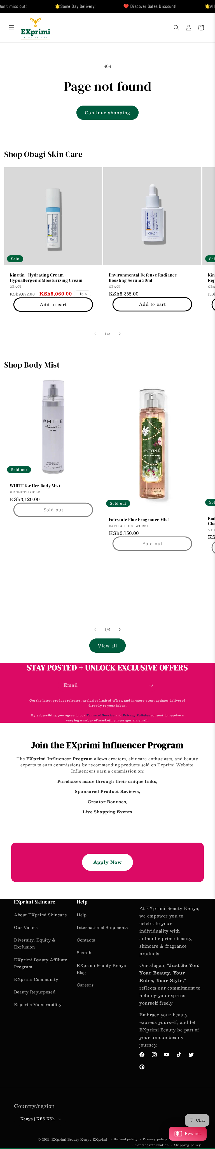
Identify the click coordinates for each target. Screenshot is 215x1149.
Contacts (86, 939)
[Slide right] (120, 334)
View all (107, 645)
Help (82, 914)
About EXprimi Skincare (40, 914)
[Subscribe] (151, 685)
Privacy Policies (136, 715)
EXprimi (101, 1139)
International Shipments (102, 927)
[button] (12, 28)
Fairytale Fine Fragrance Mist (139, 520)
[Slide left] (95, 334)
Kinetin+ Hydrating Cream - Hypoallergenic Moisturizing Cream (46, 278)
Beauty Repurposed (34, 991)
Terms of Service (101, 715)
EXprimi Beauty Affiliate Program (40, 963)
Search (84, 952)
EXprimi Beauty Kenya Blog (101, 969)
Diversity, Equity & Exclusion (34, 943)
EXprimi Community (36, 979)
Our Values (26, 927)
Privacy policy (155, 1139)
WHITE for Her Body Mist (35, 486)
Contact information (152, 1145)
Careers (85, 984)
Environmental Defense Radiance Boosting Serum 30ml (143, 278)
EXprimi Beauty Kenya (71, 1139)
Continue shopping (107, 112)
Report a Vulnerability (38, 1004)
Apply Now (107, 862)
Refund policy (125, 1139)
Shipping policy (187, 1145)
